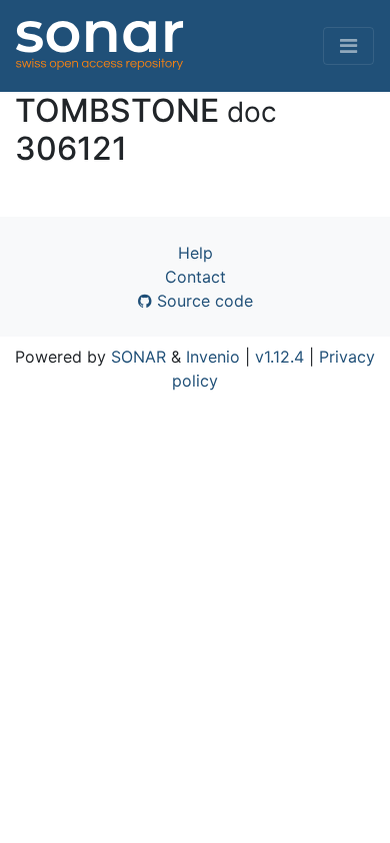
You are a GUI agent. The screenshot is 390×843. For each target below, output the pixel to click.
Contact (195, 277)
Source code (202, 301)
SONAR (138, 357)
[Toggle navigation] (348, 46)
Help (195, 253)
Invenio (213, 357)
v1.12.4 (279, 357)
